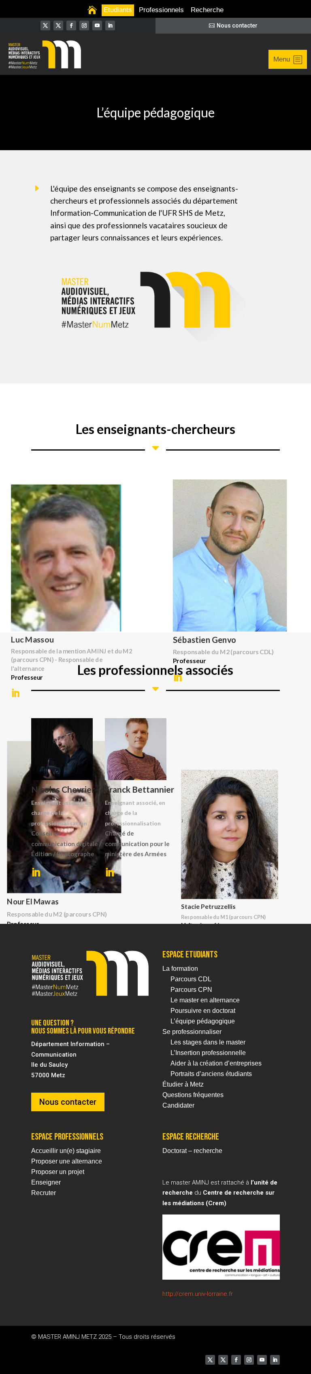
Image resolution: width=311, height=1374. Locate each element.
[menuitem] (92, 10)
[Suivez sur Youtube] (97, 25)
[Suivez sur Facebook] (71, 25)
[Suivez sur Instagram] (84, 25)
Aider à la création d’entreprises (216, 1063)
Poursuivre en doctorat (202, 1010)
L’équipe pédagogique (202, 1021)
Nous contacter (237, 25)
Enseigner (46, 1182)
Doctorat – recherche (192, 1150)
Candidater (178, 1105)
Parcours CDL (190, 979)
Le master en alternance (205, 1000)
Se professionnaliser (192, 1031)
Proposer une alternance (66, 1161)
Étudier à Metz (183, 1084)
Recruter (43, 1192)
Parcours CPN (191, 989)
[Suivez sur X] (45, 25)
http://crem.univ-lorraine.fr (197, 1293)
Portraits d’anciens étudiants (211, 1073)
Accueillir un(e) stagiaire (66, 1150)
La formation (180, 968)
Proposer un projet (57, 1171)
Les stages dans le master (207, 1042)
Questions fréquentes (193, 1094)
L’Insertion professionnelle (208, 1052)
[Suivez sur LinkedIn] (110, 25)
